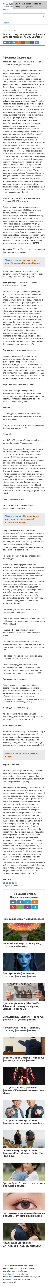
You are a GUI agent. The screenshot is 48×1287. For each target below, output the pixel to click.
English (6, 23)
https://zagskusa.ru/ (12, 1274)
